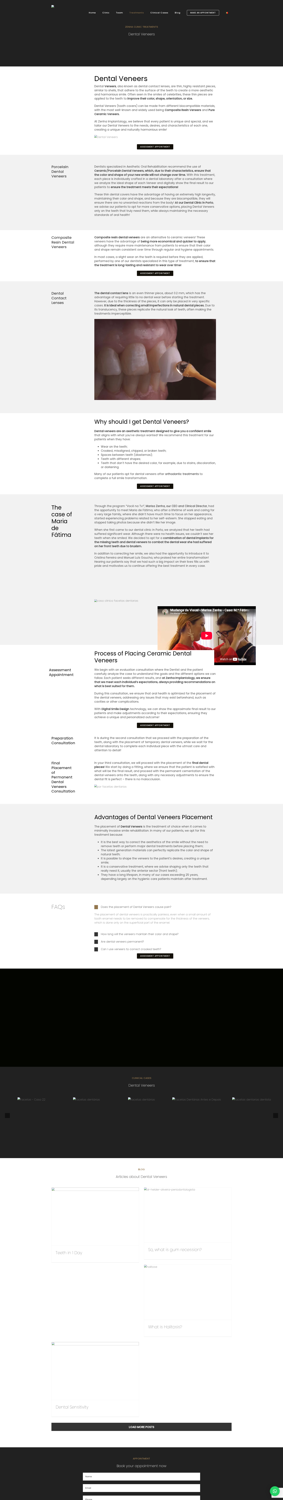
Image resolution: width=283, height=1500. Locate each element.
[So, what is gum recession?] (187, 1215)
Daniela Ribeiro (192, 1099)
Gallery (36, 1099)
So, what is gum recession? (183, 1215)
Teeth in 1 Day (90, 1216)
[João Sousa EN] (31, 1099)
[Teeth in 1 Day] (95, 1217)
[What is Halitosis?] (187, 1292)
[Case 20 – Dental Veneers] (141, 1099)
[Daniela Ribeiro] (196, 1099)
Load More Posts (141, 1427)
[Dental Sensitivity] (95, 1371)
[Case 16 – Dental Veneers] (251, 1099)
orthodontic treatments (182, 474)
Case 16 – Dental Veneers (247, 1099)
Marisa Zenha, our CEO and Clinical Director (176, 506)
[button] (155, 907)
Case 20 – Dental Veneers (136, 1099)
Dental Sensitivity (90, 1371)
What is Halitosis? (183, 1292)
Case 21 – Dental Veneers (81, 1099)
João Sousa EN (26, 1099)
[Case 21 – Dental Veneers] (86, 1099)
